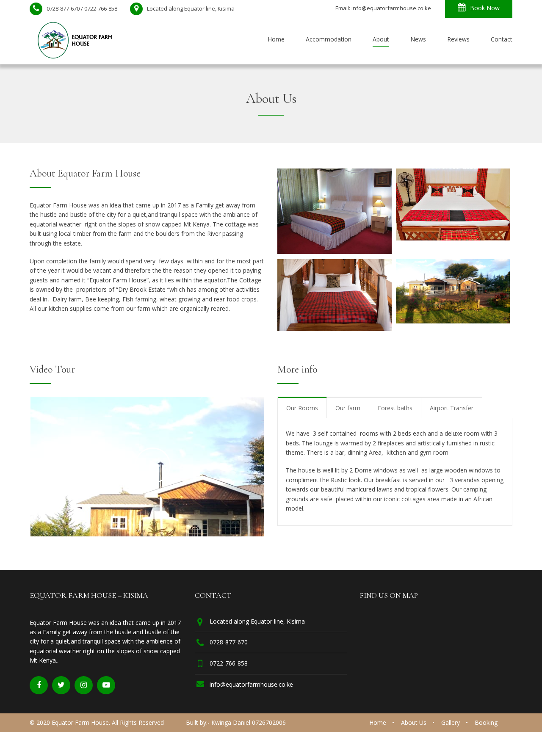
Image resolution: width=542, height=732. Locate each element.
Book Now (485, 8)
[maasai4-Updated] (453, 238)
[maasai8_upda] (334, 328)
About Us (413, 722)
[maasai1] (334, 251)
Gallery (450, 722)
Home (377, 722)
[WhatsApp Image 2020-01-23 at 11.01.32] (453, 321)
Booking (486, 722)
